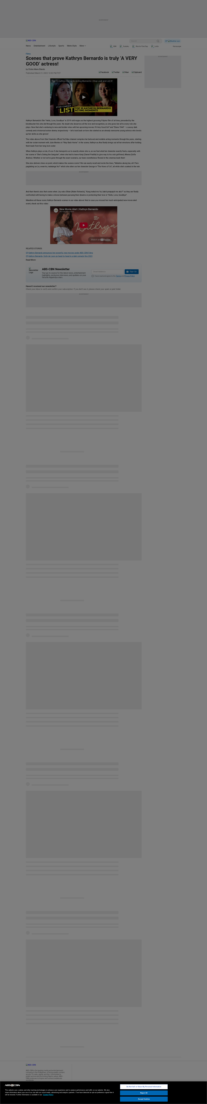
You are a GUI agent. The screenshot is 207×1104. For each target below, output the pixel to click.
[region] (103, 1092)
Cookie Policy (48, 1095)
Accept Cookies (144, 1099)
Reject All (143, 1093)
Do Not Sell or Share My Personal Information (143, 1087)
